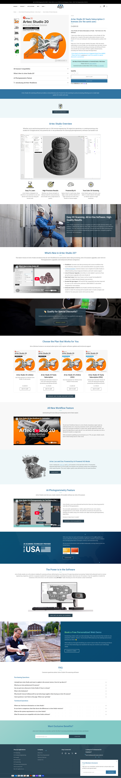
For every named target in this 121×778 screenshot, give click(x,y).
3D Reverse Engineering (20, 755)
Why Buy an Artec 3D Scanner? (60, 615)
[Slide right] (16, 55)
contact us (84, 55)
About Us (40, 752)
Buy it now (89, 80)
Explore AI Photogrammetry (72, 521)
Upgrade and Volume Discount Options (60, 396)
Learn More (68, 557)
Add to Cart (24, 388)
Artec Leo (62, 464)
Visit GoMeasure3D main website (94, 755)
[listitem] (60, 2)
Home (15, 12)
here (72, 40)
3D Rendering (17, 762)
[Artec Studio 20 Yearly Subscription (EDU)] (96, 361)
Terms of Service (42, 757)
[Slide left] (16, 17)
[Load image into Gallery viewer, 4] (16, 38)
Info (38, 6)
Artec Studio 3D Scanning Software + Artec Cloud (29, 12)
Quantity (73, 71)
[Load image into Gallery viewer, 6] (16, 51)
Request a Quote (60, 322)
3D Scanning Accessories (20, 764)
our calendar (100, 65)
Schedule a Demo (71, 650)
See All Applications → (19, 769)
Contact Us (40, 759)
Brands (15, 6)
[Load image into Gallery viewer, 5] (16, 44)
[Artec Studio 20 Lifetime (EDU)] (72, 361)
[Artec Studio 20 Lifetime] (25, 361)
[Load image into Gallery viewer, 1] (16, 21)
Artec (72, 15)
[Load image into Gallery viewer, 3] (16, 33)
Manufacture (17, 759)
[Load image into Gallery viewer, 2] (16, 27)
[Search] (106, 6)
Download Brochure (60, 112)
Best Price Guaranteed (43, 755)
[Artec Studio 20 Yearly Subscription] (48, 361)
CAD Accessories (18, 766)
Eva (68, 464)
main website (92, 63)
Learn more (54, 472)
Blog (43, 6)
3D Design (16, 757)
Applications (30, 6)
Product (22, 6)
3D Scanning (17, 752)
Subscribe (111, 772)
